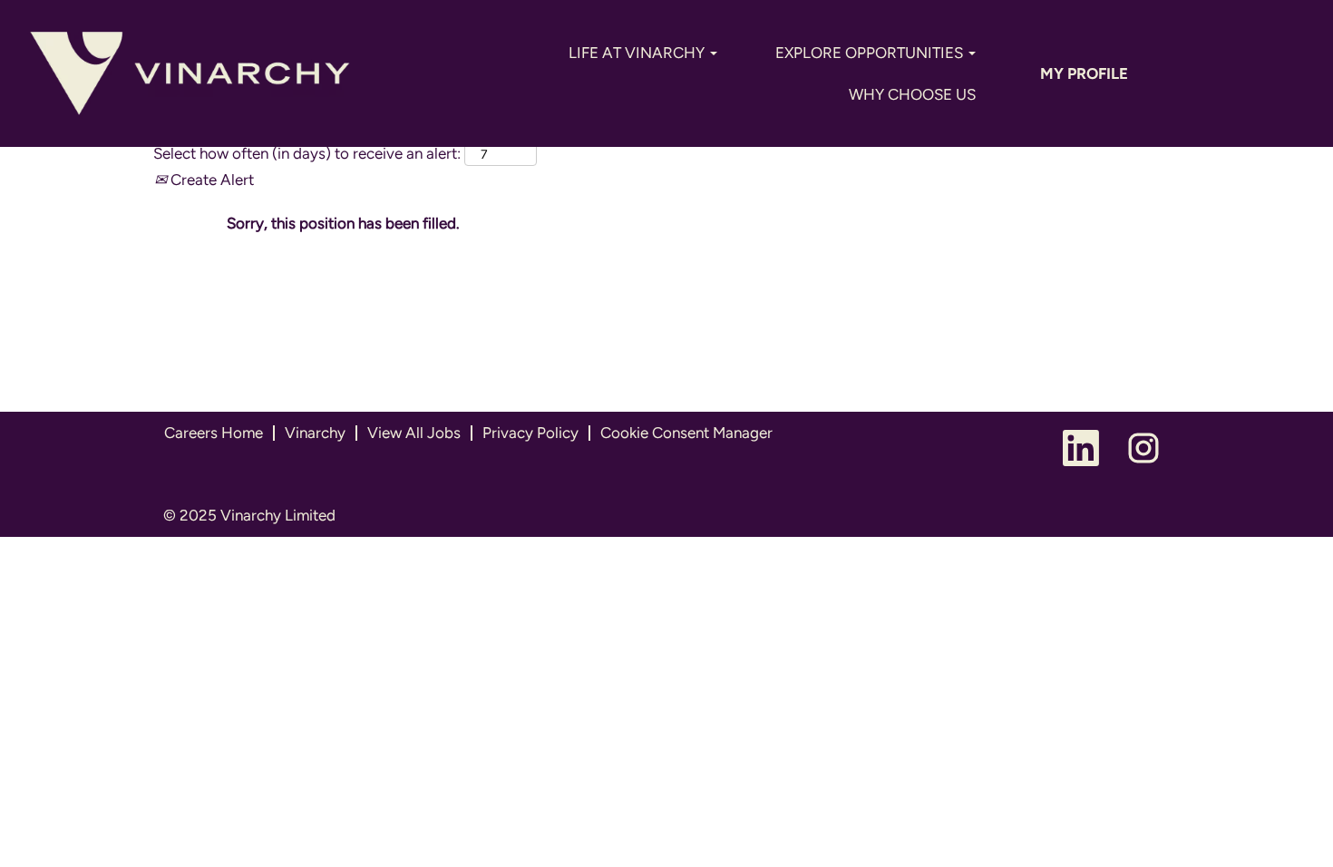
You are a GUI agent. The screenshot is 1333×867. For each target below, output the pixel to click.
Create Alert (210, 179)
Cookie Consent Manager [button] (686, 433)
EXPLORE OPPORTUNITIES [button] (871, 53)
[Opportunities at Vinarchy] (190, 73)
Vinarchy (315, 433)
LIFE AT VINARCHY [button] (638, 53)
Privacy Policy (530, 433)
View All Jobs (414, 433)
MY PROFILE (1084, 73)
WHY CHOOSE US (912, 94)
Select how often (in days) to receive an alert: (307, 153)
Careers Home (213, 433)
